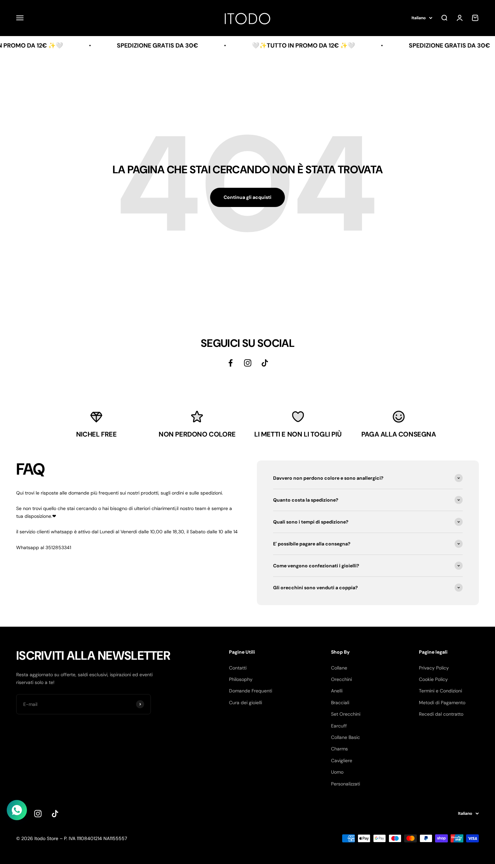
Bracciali (340, 702)
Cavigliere (341, 760)
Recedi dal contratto (441, 714)
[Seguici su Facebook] (230, 362)
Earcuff (339, 726)
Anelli (336, 691)
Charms (339, 749)
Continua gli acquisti (247, 197)
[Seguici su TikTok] (264, 362)
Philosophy (241, 679)
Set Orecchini (345, 714)
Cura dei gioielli (245, 702)
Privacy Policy (434, 668)
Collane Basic (345, 737)
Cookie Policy (433, 679)
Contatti (237, 668)
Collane (339, 668)
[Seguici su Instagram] (247, 362)
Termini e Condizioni (440, 691)
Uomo (337, 772)
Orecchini (341, 679)
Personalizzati (345, 784)
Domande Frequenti (250, 691)
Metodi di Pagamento (442, 702)
